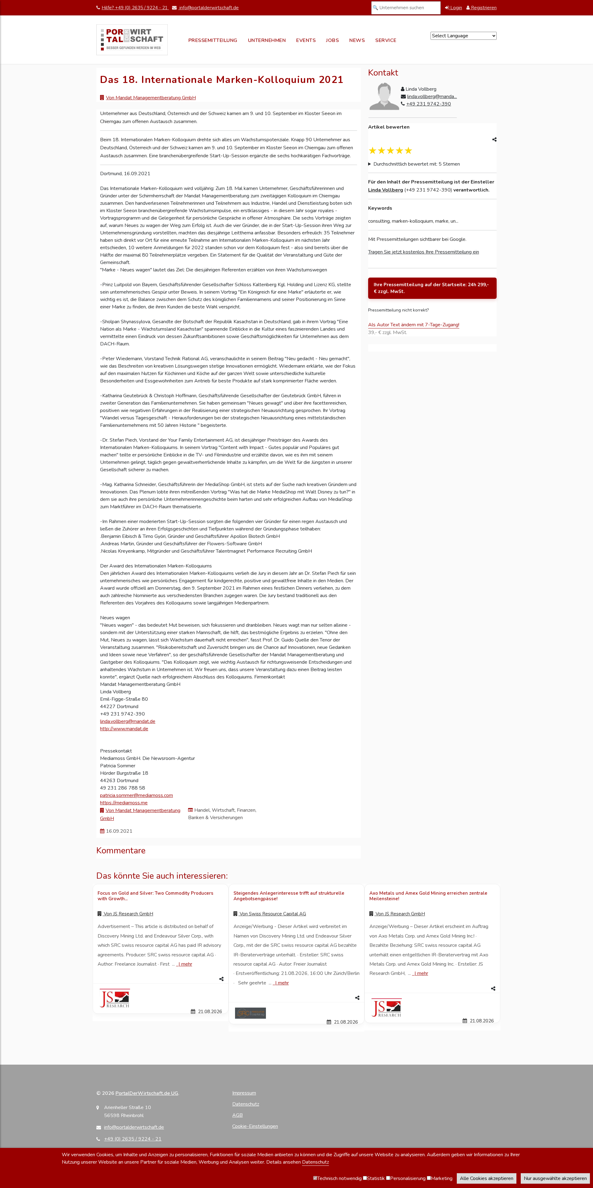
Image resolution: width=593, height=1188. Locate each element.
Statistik (376, 1178)
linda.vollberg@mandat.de (127, 721)
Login (455, 8)
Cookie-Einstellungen (255, 1126)
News (357, 40)
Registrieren (483, 8)
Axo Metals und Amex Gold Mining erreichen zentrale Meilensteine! (428, 896)
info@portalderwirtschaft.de (208, 8)
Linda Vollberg (385, 190)
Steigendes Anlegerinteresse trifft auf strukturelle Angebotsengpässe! (288, 896)
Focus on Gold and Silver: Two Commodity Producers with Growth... (155, 896)
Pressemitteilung (213, 40)
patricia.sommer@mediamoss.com (136, 795)
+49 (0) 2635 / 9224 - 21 (133, 1139)
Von (128, 914)
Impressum (244, 1093)
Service (386, 40)
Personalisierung (408, 1178)
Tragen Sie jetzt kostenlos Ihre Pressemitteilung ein (423, 252)
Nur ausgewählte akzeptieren (555, 1178)
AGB (237, 1115)
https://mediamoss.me (124, 802)
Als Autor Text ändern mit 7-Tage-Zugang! (413, 324)
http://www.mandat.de (124, 728)
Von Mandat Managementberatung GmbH (151, 97)
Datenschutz (245, 1104)
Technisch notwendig (339, 1178)
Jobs (332, 40)
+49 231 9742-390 (428, 104)
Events (306, 40)
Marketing (441, 1178)
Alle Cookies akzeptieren (486, 1178)
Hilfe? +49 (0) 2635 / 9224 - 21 (135, 8)
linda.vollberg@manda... (432, 96)
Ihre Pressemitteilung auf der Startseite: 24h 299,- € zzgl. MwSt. (431, 288)
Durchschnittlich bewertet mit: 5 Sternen (416, 164)
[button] (161, 979)
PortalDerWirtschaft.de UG (147, 1093)
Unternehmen (267, 40)
